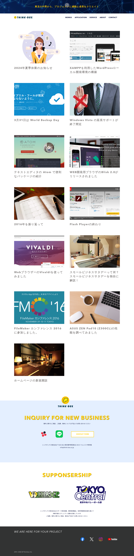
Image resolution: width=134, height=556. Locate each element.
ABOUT (103, 17)
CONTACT (113, 17)
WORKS (68, 17)
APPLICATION (81, 17)
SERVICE (93, 17)
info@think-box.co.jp (67, 447)
